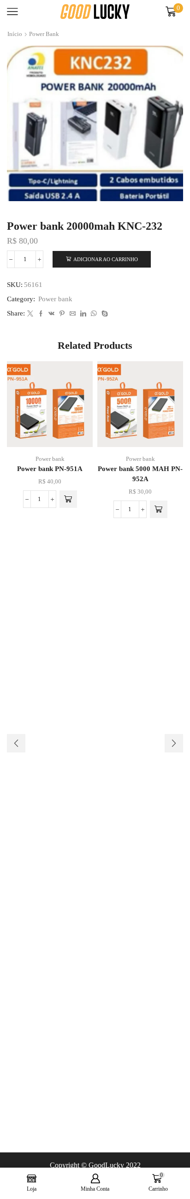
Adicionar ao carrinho (105, 259)
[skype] (103, 313)
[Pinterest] (62, 313)
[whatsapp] (94, 313)
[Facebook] (41, 313)
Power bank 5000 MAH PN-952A (140, 474)
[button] (68, 499)
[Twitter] (30, 313)
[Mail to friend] (72, 313)
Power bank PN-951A (50, 468)
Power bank (44, 33)
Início (14, 33)
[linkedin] (83, 313)
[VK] (51, 313)
